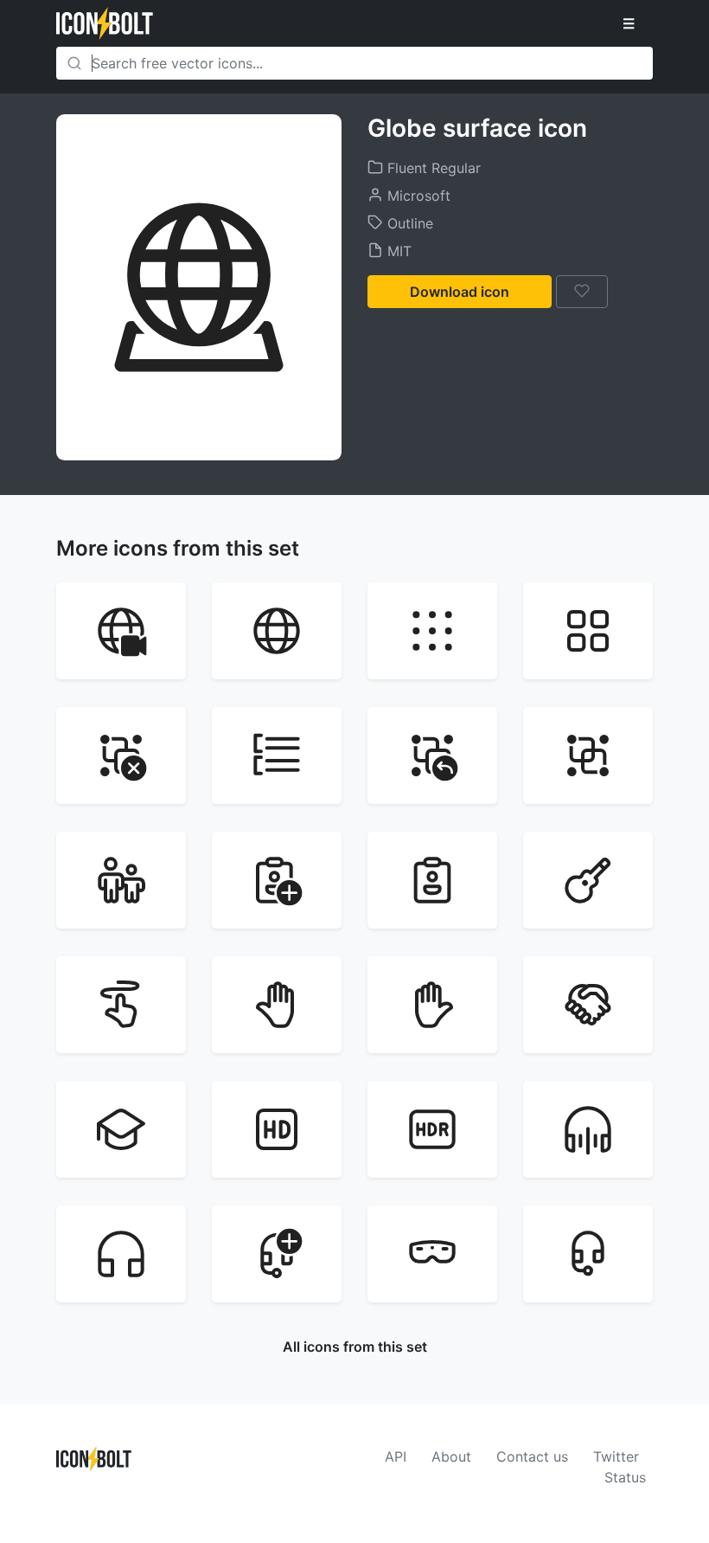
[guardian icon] (121, 880)
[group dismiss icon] (121, 755)
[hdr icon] (432, 1129)
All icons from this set (355, 1346)
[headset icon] (588, 1253)
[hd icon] (277, 1129)
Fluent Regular (432, 168)
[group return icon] (432, 755)
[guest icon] (432, 880)
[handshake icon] (588, 1004)
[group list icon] (277, 755)
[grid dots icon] (432, 630)
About (451, 1456)
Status (625, 1477)
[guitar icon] (588, 880)
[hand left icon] (277, 1004)
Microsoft (416, 195)
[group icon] (588, 755)
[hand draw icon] (121, 1004)
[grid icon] (588, 630)
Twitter (616, 1456)
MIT (397, 251)
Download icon (459, 291)
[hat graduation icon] (121, 1129)
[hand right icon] (432, 1004)
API (395, 1456)
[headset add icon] (277, 1253)
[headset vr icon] (432, 1253)
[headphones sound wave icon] (588, 1129)
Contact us (532, 1456)
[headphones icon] (121, 1253)
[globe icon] (277, 630)
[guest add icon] (277, 880)
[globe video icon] (121, 630)
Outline (408, 223)
